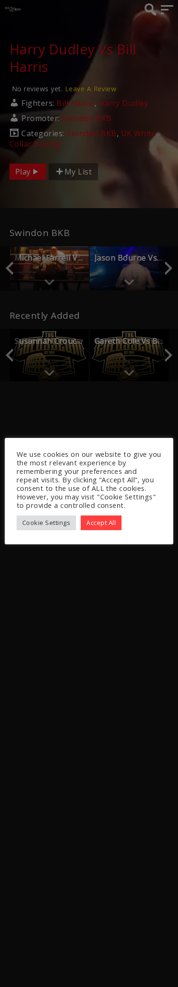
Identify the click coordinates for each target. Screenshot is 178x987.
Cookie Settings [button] (46, 522)
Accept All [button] (101, 522)
